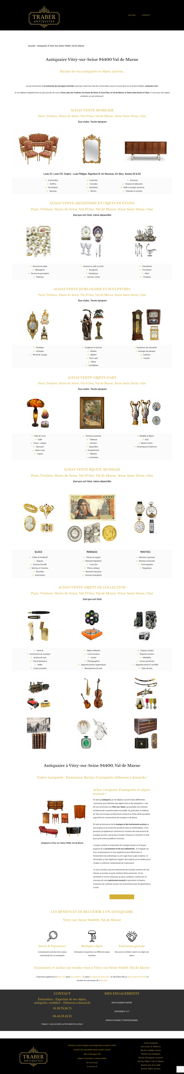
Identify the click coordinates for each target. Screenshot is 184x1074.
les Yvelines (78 (77, 977)
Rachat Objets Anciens (150, 1069)
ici (49, 1024)
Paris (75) (61, 977)
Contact (146, 15)
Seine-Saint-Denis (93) (136, 977)
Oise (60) (103, 980)
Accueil (132, 15)
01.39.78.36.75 (62, 1008)
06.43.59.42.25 (62, 1016)
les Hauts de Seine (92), (100, 977)
